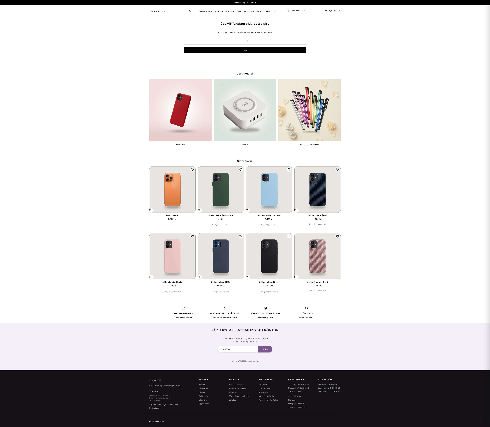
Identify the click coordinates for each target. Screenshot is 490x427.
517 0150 (297, 396)
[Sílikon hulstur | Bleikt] (172, 256)
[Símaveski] (165, 11)
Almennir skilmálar (266, 396)
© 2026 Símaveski (156, 421)
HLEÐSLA (226, 11)
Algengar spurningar (238, 388)
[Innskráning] (339, 11)
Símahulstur (180, 144)
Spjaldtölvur (204, 404)
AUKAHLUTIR (244, 11)
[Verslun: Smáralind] (326, 11)
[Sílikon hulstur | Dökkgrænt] (221, 189)
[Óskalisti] (330, 10)
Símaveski (155, 380)
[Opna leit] (190, 11)
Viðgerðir (233, 392)
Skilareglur (263, 392)
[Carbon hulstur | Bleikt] (317, 256)
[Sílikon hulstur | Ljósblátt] (269, 189)
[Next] (360, 2)
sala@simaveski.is (296, 404)
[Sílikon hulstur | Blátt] (221, 256)
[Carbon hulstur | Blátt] (317, 189)
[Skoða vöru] (248, 210)
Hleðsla (245, 144)
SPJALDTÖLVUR (266, 11)
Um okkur (263, 384)
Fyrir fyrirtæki (264, 388)
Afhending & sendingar (239, 396)
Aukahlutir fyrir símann (309, 144)
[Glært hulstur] (172, 189)
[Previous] (130, 2)
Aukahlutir (203, 396)
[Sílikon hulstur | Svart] (269, 256)
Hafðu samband (236, 384)
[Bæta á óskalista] (192, 169)
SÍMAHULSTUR (208, 11)
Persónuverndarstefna (268, 400)
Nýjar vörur (245, 161)
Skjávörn (203, 400)
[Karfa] (335, 10)
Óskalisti (232, 400)
